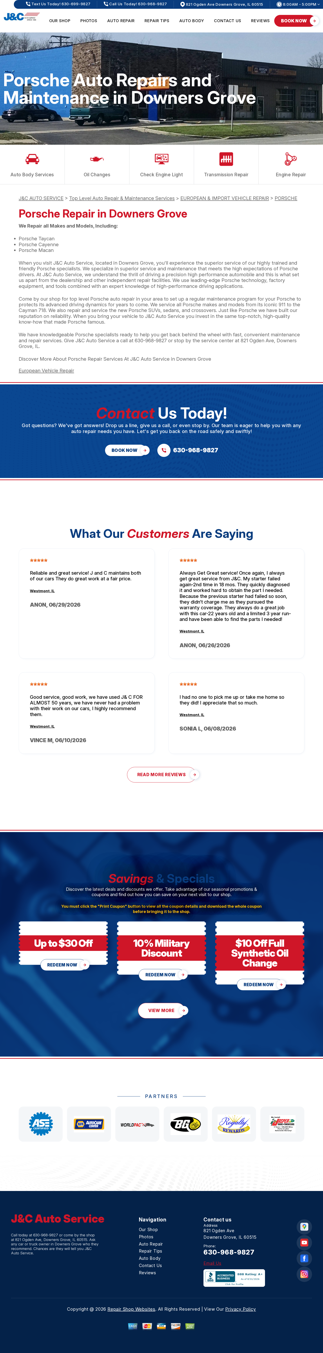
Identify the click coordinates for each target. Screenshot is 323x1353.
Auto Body (191, 20)
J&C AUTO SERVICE (41, 198)
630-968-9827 (151, 340)
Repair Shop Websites (131, 1309)
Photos (88, 20)
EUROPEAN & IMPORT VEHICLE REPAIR (224, 198)
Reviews (260, 20)
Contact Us (227, 20)
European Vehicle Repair (46, 370)
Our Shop (60, 20)
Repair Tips (157, 20)
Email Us (212, 1263)
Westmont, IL (42, 591)
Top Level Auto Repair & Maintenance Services (122, 198)
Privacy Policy (240, 1309)
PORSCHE (286, 198)
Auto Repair (121, 20)
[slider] (38, 560)
